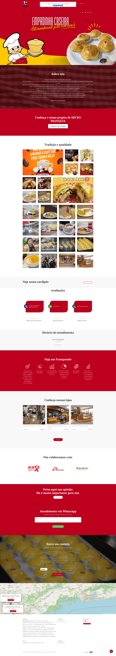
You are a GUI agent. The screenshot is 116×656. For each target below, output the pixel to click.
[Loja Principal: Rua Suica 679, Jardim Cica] (34, 414)
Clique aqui (58, 497)
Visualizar (43, 175)
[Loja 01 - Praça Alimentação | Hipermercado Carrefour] (58, 414)
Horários (82, 3)
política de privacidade (65, 4)
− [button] (1, 586)
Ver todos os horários (58, 344)
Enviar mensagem (58, 574)
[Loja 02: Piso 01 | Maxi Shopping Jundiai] (82, 414)
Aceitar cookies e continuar (58, 5)
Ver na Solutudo (86, 623)
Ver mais (58, 439)
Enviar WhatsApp (58, 526)
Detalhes (42, 429)
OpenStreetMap (109, 613)
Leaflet (105, 613)
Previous (18, 310)
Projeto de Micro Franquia (58, 126)
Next (97, 310)
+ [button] (1, 584)
